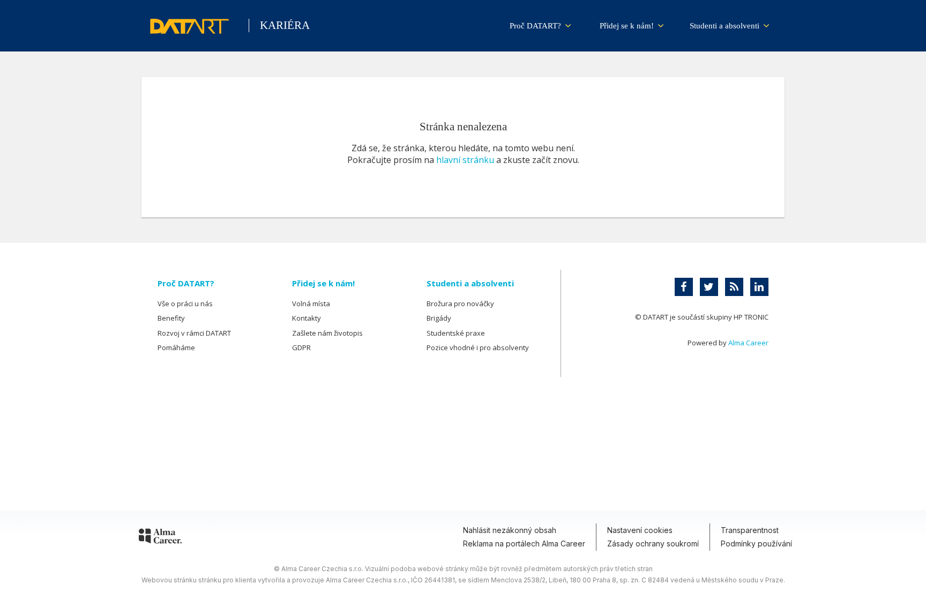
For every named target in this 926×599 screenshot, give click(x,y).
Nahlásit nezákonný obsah (509, 530)
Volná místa (311, 303)
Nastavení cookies (640, 530)
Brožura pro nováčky (460, 303)
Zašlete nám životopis (327, 333)
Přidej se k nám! (628, 25)
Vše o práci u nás (185, 303)
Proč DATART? (536, 25)
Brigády (439, 318)
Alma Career (748, 342)
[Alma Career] (160, 537)
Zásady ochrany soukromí (653, 543)
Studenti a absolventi (725, 25)
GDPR (301, 347)
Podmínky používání (756, 543)
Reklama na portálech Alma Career (524, 543)
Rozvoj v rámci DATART (194, 333)
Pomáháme (176, 347)
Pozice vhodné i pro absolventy (478, 347)
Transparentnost (750, 530)
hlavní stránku (465, 160)
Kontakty (306, 318)
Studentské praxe (456, 333)
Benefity (171, 318)
